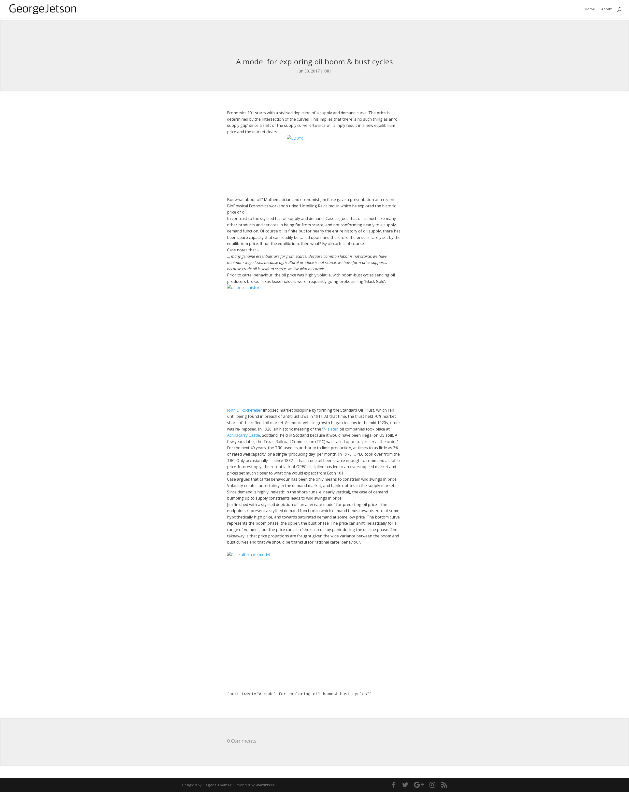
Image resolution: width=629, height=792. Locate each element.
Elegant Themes (217, 785)
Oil (326, 71)
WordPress (265, 785)
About (606, 9)
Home (590, 9)
